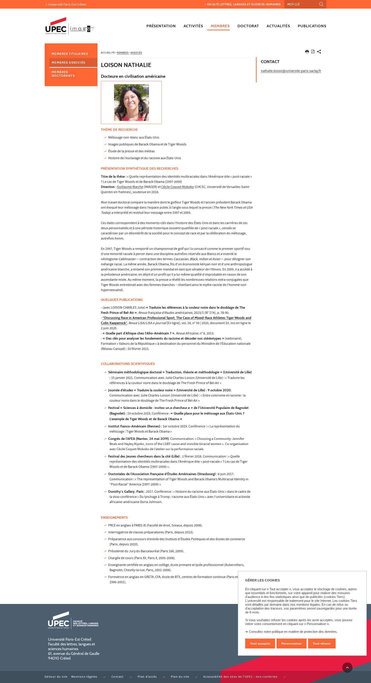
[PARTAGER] (319, 52)
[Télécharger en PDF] (313, 52)
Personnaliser (291, 643)
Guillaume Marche (130, 187)
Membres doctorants (63, 74)
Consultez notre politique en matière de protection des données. (293, 631)
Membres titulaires (70, 54)
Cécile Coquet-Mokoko (177, 187)
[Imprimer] (307, 52)
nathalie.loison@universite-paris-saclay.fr (291, 71)
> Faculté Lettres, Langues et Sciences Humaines (243, 4)
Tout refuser (322, 643)
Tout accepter (260, 643)
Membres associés (68, 62)
